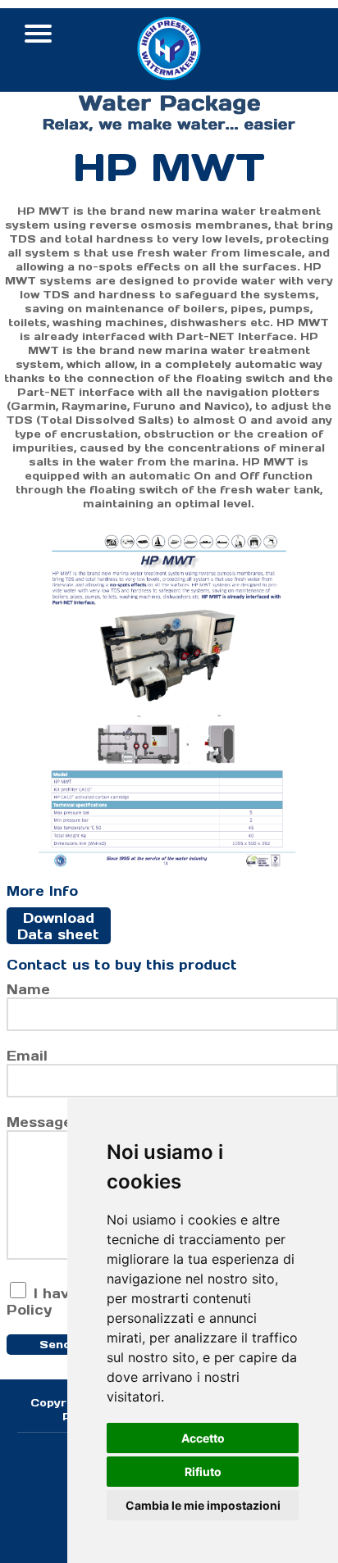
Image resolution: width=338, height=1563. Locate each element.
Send (55, 1345)
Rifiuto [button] (203, 1472)
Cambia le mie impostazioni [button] (203, 1505)
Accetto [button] (203, 1438)
